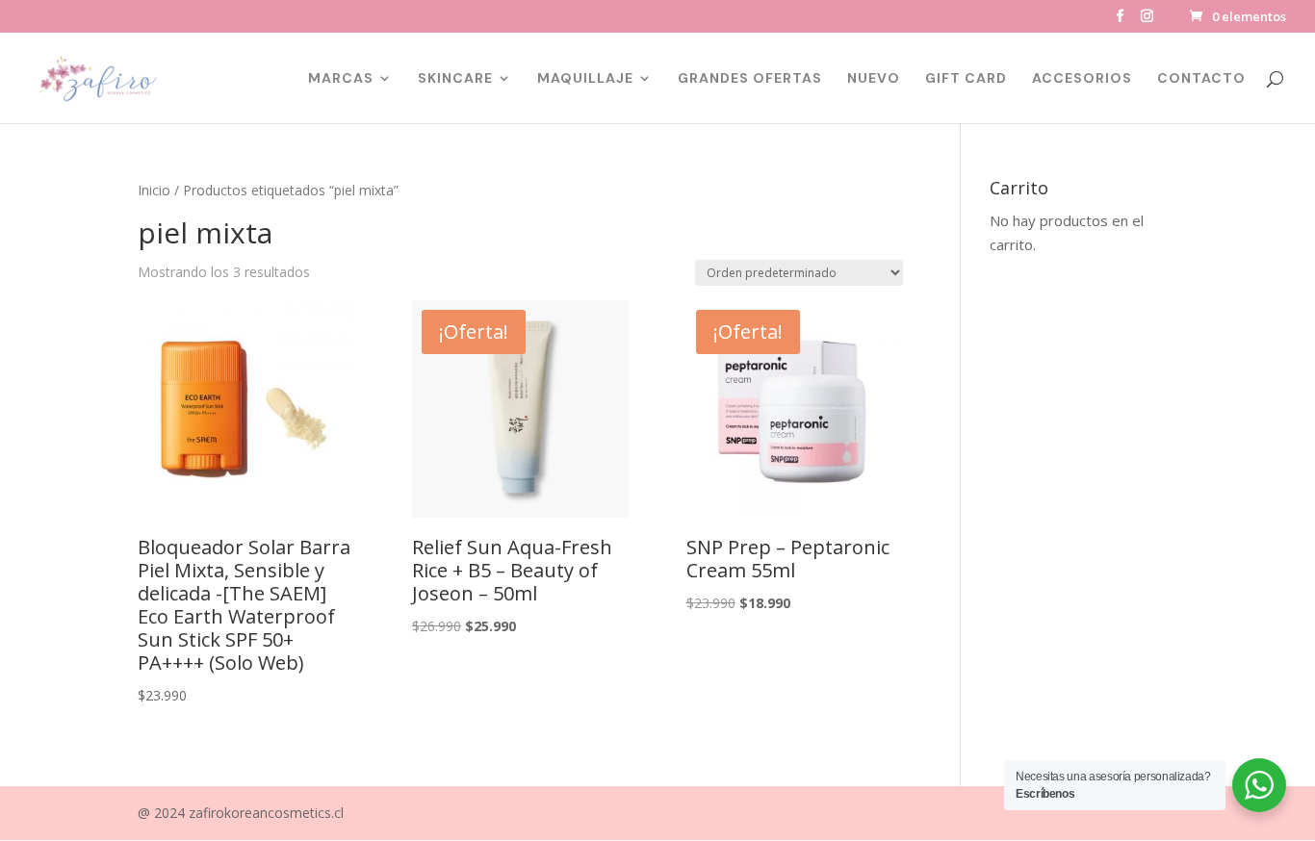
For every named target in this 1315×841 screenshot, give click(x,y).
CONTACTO (1201, 79)
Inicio (154, 190)
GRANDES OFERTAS (750, 79)
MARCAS (341, 79)
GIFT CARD (966, 79)
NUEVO (873, 79)
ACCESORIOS (1082, 79)
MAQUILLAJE (585, 79)
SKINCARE (455, 79)
